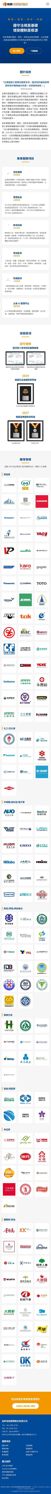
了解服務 (34, 50)
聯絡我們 (29, 1454)
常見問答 (5, 1454)
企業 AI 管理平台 (32, 1451)
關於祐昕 (5, 1445)
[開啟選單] (47, 4)
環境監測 (29, 1448)
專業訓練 (5, 1448)
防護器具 (5, 1451)
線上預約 (17, 50)
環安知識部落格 (8, 1472)
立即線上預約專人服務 (25, 1406)
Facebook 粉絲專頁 (9, 1469)
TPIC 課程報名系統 (9, 1475)
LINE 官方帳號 (7, 1465)
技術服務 (29, 1445)
